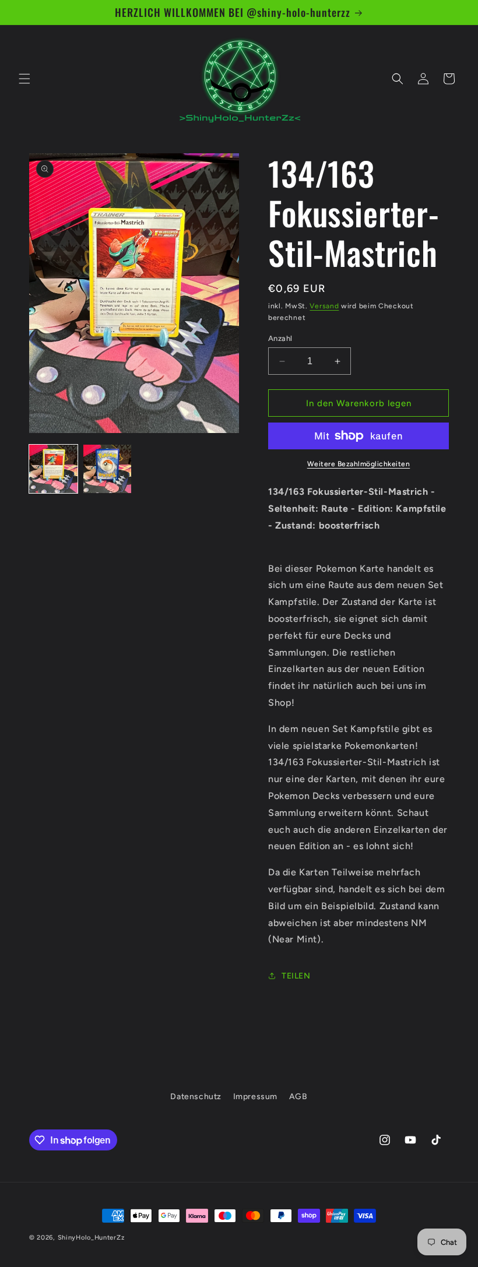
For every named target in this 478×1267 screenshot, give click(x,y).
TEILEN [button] (296, 976)
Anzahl (280, 338)
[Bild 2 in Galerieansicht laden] (107, 469)
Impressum (255, 1096)
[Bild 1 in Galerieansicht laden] (53, 469)
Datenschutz (196, 1096)
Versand (324, 306)
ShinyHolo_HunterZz (91, 1237)
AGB (298, 1096)
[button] (24, 78)
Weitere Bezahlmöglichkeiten (358, 464)
